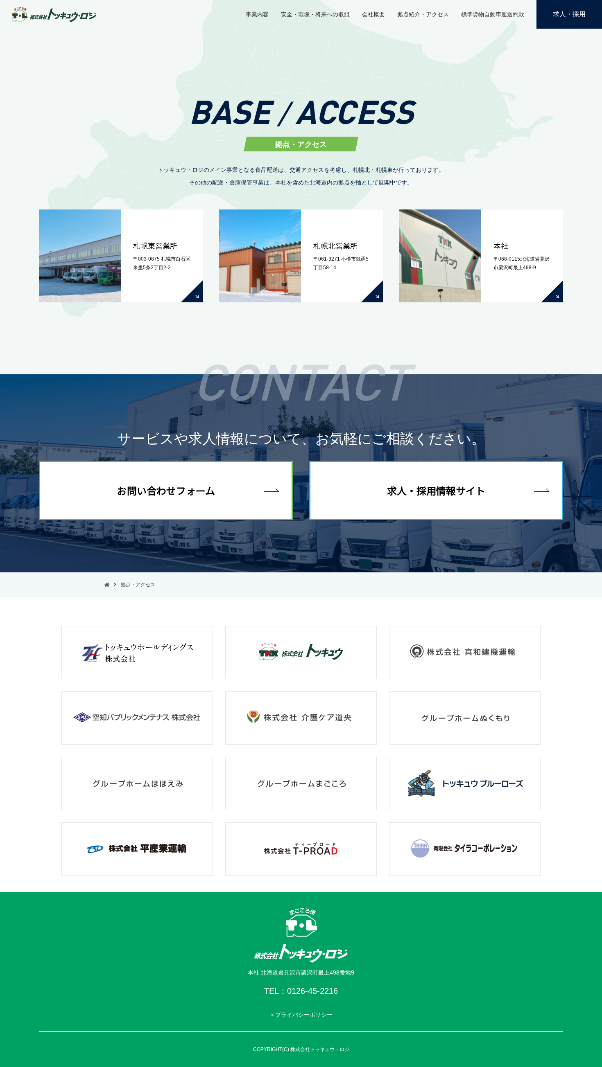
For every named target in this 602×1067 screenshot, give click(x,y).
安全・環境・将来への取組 (315, 14)
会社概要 (373, 14)
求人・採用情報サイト (436, 490)
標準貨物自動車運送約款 (492, 14)
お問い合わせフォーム (166, 490)
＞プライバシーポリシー (301, 1014)
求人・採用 (569, 14)
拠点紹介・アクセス (423, 14)
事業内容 (257, 14)
